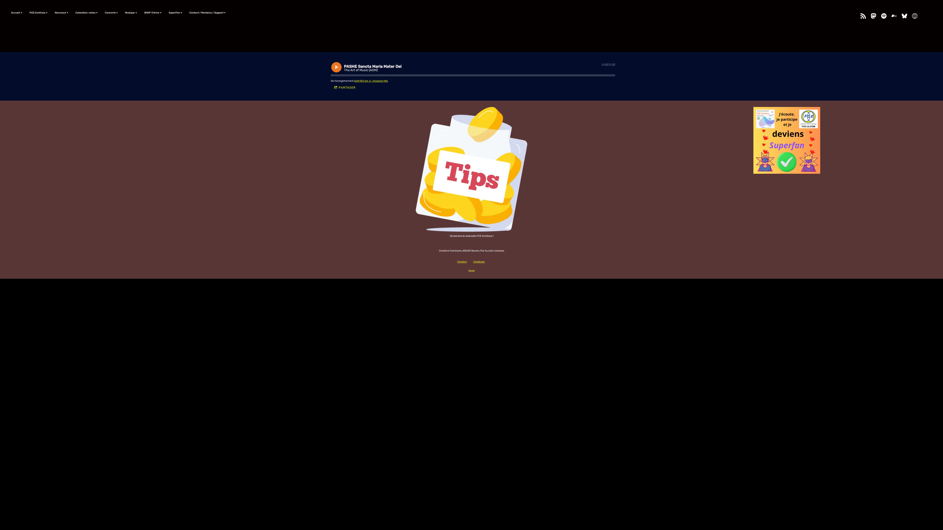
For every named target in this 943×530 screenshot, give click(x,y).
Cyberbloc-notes (85, 12)
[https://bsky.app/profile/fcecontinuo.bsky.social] (904, 16)
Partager (347, 87)
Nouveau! (60, 12)
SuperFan (174, 12)
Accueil (15, 12)
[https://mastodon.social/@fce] (873, 16)
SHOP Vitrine (151, 12)
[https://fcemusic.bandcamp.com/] (894, 16)
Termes (471, 270)
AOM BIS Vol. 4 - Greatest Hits (371, 81)
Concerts (110, 12)
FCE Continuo (37, 12)
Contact (462, 261)
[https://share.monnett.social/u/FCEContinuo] (914, 16)
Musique (130, 12)
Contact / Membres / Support (206, 12)
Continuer (479, 261)
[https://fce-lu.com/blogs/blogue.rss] (863, 16)
